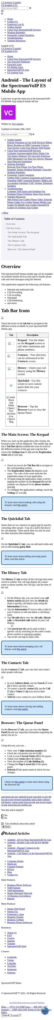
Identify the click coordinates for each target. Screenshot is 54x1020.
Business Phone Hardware (19, 922)
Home (10, 19)
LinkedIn (11, 963)
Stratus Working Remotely (29, 169)
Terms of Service (36, 1009)
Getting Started (14, 27)
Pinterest (11, 972)
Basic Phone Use (41, 153)
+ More (4, 213)
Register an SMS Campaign (27, 145)
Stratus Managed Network (19, 893)
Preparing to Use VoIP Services (30, 142)
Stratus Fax (12, 911)
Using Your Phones (29, 148)
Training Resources (16, 40)
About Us (11, 932)
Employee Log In (15, 24)
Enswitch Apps (14, 64)
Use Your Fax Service (33, 159)
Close (5, 1015)
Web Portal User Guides (18, 199)
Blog (9, 872)
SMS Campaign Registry (29, 180)
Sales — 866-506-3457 (36, 1007)
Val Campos (17, 124)
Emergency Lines (15, 914)
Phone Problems (24, 194)
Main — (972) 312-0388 (13, 1007)
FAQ (9, 935)
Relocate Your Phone (17, 167)
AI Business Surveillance (19, 896)
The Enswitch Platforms (18, 61)
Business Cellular (15, 919)
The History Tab (16, 241)
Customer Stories (15, 861)
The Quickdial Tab (17, 236)
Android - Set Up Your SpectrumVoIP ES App (29, 840)
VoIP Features (13, 887)
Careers (10, 938)
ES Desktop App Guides (26, 207)
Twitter (10, 960)
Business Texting (15, 917)
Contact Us (12, 21)
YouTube (11, 966)
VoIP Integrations (15, 890)
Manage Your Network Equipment (29, 160)
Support (11, 941)
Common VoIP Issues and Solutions (24, 191)
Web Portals (44, 148)
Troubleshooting (15, 38)
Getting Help (13, 178)
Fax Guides (26, 202)
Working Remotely (16, 32)
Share (7, 827)
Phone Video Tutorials (41, 199)
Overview (11, 224)
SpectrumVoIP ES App (18, 70)
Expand (15, 1015)
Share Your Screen (41, 194)
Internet (10, 898)
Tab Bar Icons (13, 228)
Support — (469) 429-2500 (14, 1009)
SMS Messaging (15, 159)
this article (22, 505)
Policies (11, 142)
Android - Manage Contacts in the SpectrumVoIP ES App (23, 849)
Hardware (12, 864)
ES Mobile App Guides (26, 205)
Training (11, 943)
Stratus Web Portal (16, 909)
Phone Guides (14, 202)
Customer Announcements (19, 153)
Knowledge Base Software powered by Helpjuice (27, 1003)
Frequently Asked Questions (20, 35)
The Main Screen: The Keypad (23, 232)
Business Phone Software (19, 885)
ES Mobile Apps (15, 67)
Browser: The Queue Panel (21, 249)
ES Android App (15, 72)
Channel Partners (15, 866)
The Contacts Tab (17, 245)
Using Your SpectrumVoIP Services (24, 30)
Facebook (12, 957)
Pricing (10, 869)
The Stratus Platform (17, 156)
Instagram (11, 969)
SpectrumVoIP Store (16, 946)
